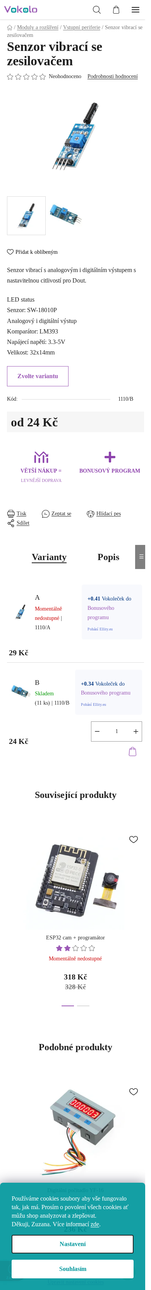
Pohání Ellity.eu (100, 629)
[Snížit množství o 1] (97, 731)
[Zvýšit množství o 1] (136, 731)
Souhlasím (72, 1269)
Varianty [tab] (49, 557)
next (140, 867)
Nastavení (73, 1244)
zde (95, 1224)
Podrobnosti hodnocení (113, 76)
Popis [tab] (108, 557)
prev (11, 867)
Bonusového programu (105, 693)
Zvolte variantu (37, 376)
